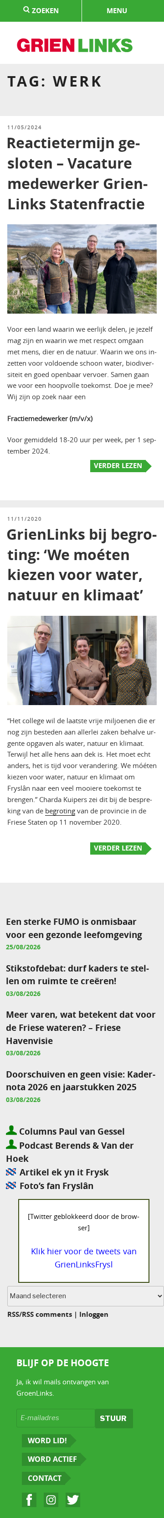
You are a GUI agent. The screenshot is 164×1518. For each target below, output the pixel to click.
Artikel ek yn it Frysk (64, 1172)
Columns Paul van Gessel (71, 1131)
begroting (60, 810)
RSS (13, 1314)
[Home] (75, 46)
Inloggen (93, 1314)
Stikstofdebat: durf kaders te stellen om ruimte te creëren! (77, 974)
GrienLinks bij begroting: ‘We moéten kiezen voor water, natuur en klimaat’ (81, 564)
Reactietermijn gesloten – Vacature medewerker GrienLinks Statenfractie (77, 173)
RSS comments (47, 1314)
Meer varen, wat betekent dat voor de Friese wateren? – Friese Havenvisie (81, 1027)
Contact (45, 1478)
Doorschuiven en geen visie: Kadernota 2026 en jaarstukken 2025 (80, 1080)
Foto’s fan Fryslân (56, 1186)
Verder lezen (118, 465)
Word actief (52, 1459)
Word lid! (47, 1440)
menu (117, 10)
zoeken (44, 10)
